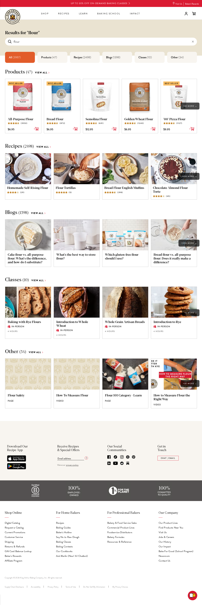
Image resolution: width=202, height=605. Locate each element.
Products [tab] (49, 57)
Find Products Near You (171, 528)
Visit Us (178, 4)
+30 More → (190, 383)
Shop (45, 13)
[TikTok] (115, 457)
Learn (83, 13)
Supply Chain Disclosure (14, 587)
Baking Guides (63, 528)
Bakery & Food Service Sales (122, 523)
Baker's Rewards (192, 4)
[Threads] (127, 457)
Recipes (63, 13)
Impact (135, 13)
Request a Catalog (14, 528)
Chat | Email (168, 458)
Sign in (186, 13)
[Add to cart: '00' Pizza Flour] (192, 130)
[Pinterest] (133, 457)
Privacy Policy (53, 587)
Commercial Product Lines (120, 528)
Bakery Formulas (115, 537)
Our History (165, 542)
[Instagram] (122, 457)
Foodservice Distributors (119, 532)
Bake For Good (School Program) (176, 551)
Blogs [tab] (113, 57)
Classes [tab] (145, 57)
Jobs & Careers (166, 537)
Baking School (108, 13)
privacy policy (72, 465)
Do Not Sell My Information (94, 587)
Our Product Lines (168, 523)
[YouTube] (115, 463)
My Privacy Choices (120, 587)
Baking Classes (63, 542)
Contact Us (164, 561)
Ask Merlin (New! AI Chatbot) (72, 556)
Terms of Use (71, 587)
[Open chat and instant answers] (192, 595)
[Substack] (127, 463)
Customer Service (14, 537)
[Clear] (193, 41)
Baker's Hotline (63, 532)
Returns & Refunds (15, 546)
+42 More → (190, 106)
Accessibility (35, 587)
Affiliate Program (13, 561)
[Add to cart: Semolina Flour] (114, 130)
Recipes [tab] (82, 57)
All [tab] (15, 57)
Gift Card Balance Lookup (18, 551)
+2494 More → (189, 176)
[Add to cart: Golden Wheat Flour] (153, 130)
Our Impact (165, 546)
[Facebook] (109, 457)
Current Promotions (15, 532)
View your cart (193, 13)
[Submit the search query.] (10, 41)
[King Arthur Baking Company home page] (13, 17)
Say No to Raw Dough (67, 537)
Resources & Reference (119, 542)
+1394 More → (189, 243)
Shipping (9, 542)
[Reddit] (122, 463)
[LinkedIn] (109, 463)
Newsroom (164, 556)
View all (41, 72)
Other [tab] (177, 57)
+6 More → (190, 312)
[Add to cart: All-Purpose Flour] (36, 130)
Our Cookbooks (64, 551)
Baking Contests (64, 546)
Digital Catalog (12, 523)
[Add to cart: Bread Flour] (75, 130)
